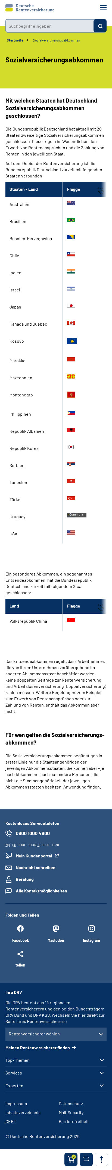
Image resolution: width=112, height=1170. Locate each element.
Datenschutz (71, 1103)
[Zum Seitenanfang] (101, 1159)
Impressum (16, 1103)
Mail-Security (71, 1112)
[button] (86, 1159)
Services (13, 1073)
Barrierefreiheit (74, 1121)
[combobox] (49, 26)
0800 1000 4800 (33, 833)
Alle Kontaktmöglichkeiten (41, 890)
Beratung (25, 879)
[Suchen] (100, 25)
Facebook (20, 940)
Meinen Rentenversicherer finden (38, 1047)
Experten (14, 1085)
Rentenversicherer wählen (34, 1033)
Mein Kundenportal (34, 855)
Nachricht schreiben (35, 867)
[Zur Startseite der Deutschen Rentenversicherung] (29, 8)
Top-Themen (17, 1060)
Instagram (91, 940)
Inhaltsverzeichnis (23, 1112)
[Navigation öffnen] (103, 8)
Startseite (15, 40)
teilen (20, 965)
